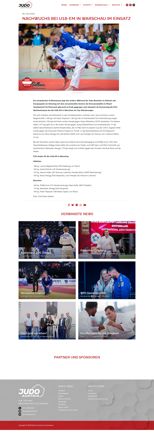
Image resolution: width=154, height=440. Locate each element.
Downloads (62, 402)
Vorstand (61, 391)
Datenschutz (93, 396)
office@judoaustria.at (30, 411)
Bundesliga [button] (101, 5)
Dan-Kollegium (63, 393)
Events (60, 396)
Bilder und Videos (64, 399)
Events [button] (87, 5)
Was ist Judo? (63, 407)
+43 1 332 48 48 (28, 408)
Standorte (62, 404)
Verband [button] (74, 5)
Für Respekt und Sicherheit (68, 410)
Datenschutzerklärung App (98, 399)
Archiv (90, 391)
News (64, 5)
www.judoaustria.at (29, 414)
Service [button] (116, 5)
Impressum (92, 393)
